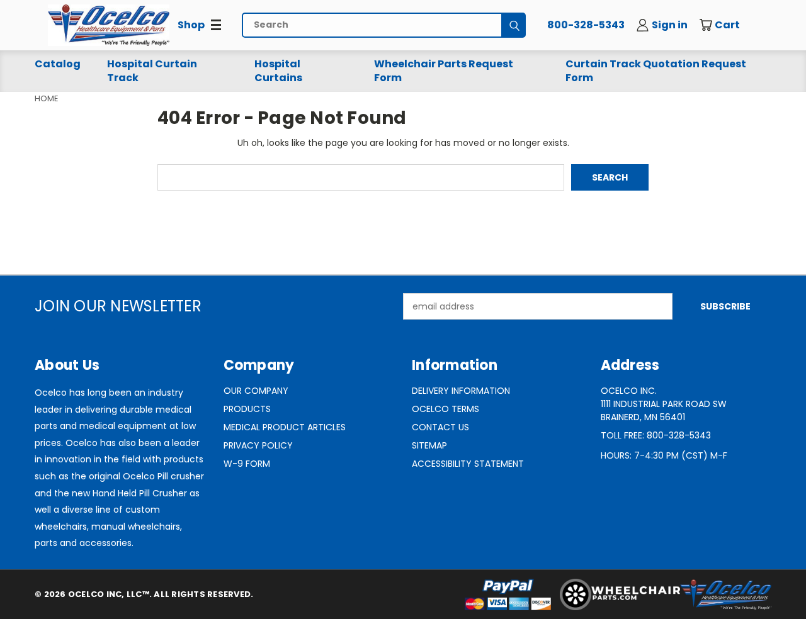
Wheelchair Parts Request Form (443, 71)
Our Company (256, 390)
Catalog (58, 64)
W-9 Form (247, 463)
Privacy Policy (258, 445)
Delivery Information (461, 390)
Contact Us (440, 427)
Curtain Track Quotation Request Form (655, 71)
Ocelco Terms (445, 409)
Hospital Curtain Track (152, 71)
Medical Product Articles (285, 427)
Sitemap (429, 445)
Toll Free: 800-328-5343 (656, 435)
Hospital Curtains (278, 71)
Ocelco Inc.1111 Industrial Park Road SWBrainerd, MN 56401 (664, 403)
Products (247, 409)
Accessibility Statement (468, 463)
